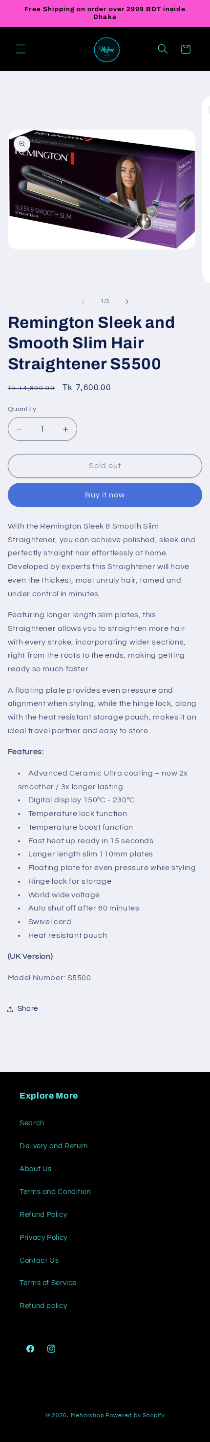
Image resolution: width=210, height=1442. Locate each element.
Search (32, 1123)
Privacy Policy (43, 1237)
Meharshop (88, 1415)
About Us (36, 1169)
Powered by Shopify (135, 1415)
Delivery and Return (54, 1146)
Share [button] (28, 1008)
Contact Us (39, 1260)
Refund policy (43, 1305)
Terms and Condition (55, 1191)
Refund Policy (43, 1214)
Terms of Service (48, 1283)
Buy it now (105, 495)
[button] (20, 49)
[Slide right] (127, 301)
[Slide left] (83, 301)
